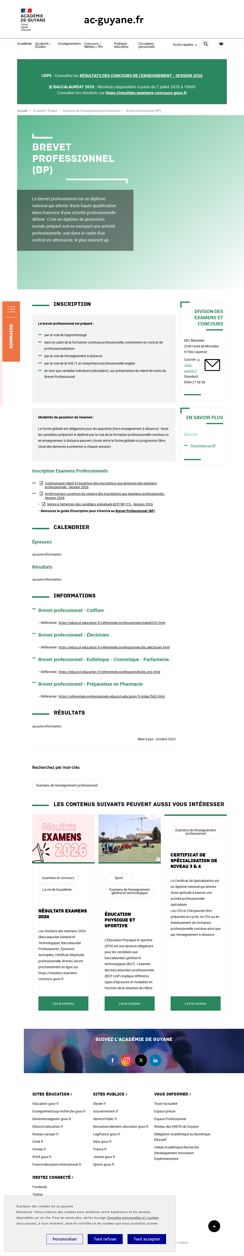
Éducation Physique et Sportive (120, 920)
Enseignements (69, 44)
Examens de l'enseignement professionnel (66, 785)
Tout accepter (146, 1239)
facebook (112, 1060)
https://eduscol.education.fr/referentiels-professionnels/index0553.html (112, 622)
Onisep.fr (39, 1149)
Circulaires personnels (146, 45)
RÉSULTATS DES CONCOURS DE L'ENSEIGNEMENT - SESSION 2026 (141, 75)
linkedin (155, 1060)
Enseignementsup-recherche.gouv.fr (59, 1111)
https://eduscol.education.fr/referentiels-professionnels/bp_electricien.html (114, 647)
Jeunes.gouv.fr (104, 1156)
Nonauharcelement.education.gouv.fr (121, 1126)
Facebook (39, 1186)
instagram (127, 1060)
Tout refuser (105, 1239)
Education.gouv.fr (45, 1103)
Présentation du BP (203, 445)
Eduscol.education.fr (47, 1126)
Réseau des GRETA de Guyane (176, 1126)
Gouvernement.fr (105, 1111)
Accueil (22, 110)
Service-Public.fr (105, 1119)
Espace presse (164, 1111)
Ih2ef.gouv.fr (41, 1156)
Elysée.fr (99, 1103)
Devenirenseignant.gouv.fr (51, 1119)
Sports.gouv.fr (103, 1164)
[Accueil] (41, 20)
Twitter (37, 1194)
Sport (119, 877)
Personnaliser (64, 1239)
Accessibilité (221, 44)
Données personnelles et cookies (133, 1217)
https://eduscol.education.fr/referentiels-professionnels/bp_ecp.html (109, 671)
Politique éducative (121, 45)
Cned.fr (37, 1141)
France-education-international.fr (56, 1164)
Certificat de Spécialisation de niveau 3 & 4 (194, 860)
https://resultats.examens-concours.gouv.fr (146, 92)
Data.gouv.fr (102, 1141)
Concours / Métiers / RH (93, 45)
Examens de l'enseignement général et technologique (129, 891)
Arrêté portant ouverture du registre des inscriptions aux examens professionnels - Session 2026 (105, 495)
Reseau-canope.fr (45, 1134)
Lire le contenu (63, 1003)
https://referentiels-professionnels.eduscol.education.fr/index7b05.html (112, 696)
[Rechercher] (206, 45)
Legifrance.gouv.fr (106, 1134)
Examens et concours (58, 877)
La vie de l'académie (56, 889)
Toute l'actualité (165, 1103)
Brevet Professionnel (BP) (135, 511)
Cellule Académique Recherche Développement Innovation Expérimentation (176, 1153)
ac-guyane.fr (114, 19)
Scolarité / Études (42, 45)
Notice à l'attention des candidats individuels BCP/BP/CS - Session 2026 (100, 504)
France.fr (100, 1149)
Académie (24, 44)
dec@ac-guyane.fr (192, 365)
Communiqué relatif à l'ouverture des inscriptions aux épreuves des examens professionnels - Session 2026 (101, 485)
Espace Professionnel (170, 1119)
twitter (141, 1060)
